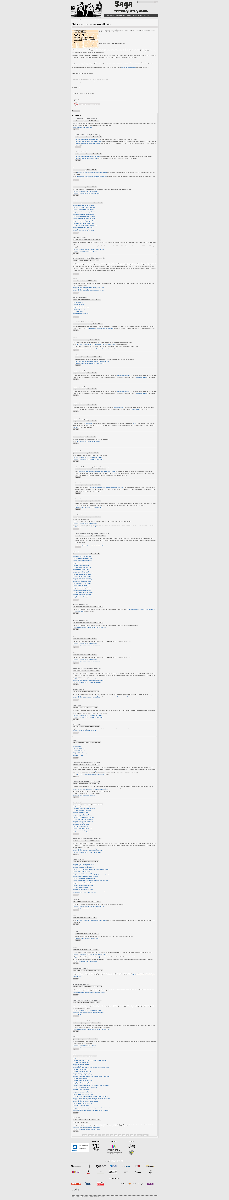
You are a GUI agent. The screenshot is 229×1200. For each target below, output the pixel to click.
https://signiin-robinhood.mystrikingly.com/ (83, 1094)
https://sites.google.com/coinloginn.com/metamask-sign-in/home (88, 290)
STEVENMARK (76, 899)
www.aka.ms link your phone (80, 419)
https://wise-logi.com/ (78, 311)
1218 (103, 1135)
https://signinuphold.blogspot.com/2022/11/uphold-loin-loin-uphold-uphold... (91, 1067)
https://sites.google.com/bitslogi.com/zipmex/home (87, 139)
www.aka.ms (89, 423)
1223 (124, 1135)
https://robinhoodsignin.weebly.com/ (81, 1089)
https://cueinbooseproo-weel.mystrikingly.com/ (84, 211)
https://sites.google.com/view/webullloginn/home (84, 1045)
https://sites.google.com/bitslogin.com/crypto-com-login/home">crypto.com (95, 348)
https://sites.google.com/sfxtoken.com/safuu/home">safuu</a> (92, 172)
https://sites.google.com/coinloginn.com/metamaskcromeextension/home (90, 289)
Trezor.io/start (79, 483)
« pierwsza (84, 1135)
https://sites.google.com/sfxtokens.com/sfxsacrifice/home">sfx (92, 176)
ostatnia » (146, 1135)
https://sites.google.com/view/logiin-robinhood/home (85, 1101)
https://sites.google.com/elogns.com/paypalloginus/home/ (86, 1129)
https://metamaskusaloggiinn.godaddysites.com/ (84, 892)
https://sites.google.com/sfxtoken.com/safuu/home (85, 191)
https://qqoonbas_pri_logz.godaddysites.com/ (84, 808)
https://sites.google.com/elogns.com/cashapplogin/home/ (86, 1127)
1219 (107, 1135)
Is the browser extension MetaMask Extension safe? (86, 762)
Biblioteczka (137, 15)
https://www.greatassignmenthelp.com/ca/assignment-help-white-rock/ (89, 627)
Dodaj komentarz (75, 110)
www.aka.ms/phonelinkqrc (80, 371)
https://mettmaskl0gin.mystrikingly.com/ (82, 590)
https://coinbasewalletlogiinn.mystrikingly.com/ (84, 883)
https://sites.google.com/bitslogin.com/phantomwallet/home (87, 682)
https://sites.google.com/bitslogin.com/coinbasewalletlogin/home (88, 459)
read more (75, 1054)
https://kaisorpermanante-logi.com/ (81, 313)
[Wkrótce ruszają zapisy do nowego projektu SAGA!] (85, 47)
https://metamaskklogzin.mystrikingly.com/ (83, 592)
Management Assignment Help (81, 968)
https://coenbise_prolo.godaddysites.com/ (83, 572)
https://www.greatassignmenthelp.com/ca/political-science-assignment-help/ (91, 1029)
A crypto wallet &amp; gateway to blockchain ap (87, 135)
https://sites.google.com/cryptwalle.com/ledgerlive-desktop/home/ (90, 545)
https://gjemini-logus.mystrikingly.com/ (82, 556)
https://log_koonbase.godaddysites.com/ (82, 815)
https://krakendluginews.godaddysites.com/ (83, 830)
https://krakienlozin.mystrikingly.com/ (81, 587)
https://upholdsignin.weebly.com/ (80, 1069)
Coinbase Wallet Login (78, 859)
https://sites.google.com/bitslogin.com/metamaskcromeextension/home (92, 361)
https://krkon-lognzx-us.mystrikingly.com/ (82, 828)
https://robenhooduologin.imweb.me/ (81, 823)
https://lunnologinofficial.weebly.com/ (81, 832)
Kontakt (147, 15)
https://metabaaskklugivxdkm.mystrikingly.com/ (84, 213)
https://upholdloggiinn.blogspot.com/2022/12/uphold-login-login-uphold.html (91, 1076)
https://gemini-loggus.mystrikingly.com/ (82, 810)
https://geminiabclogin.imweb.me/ (81, 812)
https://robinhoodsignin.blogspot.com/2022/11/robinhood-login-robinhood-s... (91, 1096)
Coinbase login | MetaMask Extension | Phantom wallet (87, 668)
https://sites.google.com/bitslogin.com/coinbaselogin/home (87, 679)
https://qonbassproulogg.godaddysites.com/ (83, 814)
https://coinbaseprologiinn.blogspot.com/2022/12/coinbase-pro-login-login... (91, 869)
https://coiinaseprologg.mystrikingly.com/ (82, 571)
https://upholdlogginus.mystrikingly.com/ (82, 597)
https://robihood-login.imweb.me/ (80, 826)
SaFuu (74, 185)
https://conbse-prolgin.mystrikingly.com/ (82, 558)
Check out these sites (78, 689)
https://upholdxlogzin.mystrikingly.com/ (82, 574)
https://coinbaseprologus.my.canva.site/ (82, 560)
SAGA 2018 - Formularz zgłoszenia (89, 104)
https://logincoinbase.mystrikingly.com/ (82, 866)
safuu (74, 168)
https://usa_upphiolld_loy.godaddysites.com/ (83, 209)
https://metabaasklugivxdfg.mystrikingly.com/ (83, 214)
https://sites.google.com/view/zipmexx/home (143, 696)
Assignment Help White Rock (80, 604)
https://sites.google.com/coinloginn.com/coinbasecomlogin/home (88, 287)
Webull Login (76, 1037)
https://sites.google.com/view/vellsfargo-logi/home (85, 251)
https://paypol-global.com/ (79, 306)
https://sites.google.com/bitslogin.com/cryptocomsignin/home (117, 696)
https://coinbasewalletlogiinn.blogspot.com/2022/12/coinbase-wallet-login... (91, 880)
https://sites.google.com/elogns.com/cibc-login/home (87, 156)
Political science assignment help (81, 1021)
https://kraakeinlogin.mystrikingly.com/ (82, 578)
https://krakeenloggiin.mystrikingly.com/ (82, 580)
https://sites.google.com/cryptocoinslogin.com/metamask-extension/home (90, 789)
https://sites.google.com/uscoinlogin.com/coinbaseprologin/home (88, 906)
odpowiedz (75, 129)
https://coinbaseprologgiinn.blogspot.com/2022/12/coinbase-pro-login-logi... (91, 875)
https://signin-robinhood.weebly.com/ (81, 1091)
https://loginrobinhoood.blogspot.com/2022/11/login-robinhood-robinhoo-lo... (91, 1098)
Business (75, 740)
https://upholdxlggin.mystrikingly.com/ (82, 596)
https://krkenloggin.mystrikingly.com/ (81, 585)
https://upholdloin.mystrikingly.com (81, 1058)
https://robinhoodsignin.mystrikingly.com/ (82, 1092)
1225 (132, 1135)
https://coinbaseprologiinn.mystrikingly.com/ (83, 867)
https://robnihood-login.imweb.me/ (81, 824)
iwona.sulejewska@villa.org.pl (128, 67)
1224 (128, 1135)
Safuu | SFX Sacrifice (78, 515)
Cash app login (76, 1117)
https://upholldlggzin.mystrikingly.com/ (82, 594)
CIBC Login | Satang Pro (81, 152)
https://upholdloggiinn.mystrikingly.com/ (82, 1075)
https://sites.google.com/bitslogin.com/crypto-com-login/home (89, 363)
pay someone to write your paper (81, 984)
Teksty (128, 15)
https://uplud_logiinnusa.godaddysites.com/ (83, 864)
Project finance (77, 724)
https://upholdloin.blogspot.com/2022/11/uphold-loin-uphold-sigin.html (90, 1060)
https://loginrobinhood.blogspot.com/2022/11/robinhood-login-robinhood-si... (91, 1085)
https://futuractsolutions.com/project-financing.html (85, 730)
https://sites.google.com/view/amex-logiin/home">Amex (90, 774)
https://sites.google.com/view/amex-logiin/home (84, 795)
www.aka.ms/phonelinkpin (80, 387)
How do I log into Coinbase (79, 237)
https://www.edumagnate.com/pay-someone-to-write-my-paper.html (89, 992)
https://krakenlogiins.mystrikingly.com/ (82, 583)
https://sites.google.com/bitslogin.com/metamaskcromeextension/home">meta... (96, 344)
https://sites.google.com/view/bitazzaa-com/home (84, 1047)
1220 (111, 1135)
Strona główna (75, 19)
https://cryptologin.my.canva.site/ (80, 563)
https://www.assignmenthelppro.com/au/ (82, 127)
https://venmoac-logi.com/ (79, 309)
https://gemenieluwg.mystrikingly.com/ (82, 567)
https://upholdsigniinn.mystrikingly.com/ (82, 1071)
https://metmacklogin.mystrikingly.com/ (82, 588)
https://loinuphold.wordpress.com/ (81, 1064)
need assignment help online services (83, 322)
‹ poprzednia (91, 1135)
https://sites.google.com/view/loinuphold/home (84, 1066)
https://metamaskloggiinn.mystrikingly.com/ (83, 885)
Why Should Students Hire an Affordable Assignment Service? (89, 258)
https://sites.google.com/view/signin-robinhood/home (85, 1100)
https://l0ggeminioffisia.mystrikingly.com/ (82, 229)
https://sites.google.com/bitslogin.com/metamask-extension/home (88, 680)
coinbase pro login (77, 201)
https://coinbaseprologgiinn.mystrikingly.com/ (83, 873)
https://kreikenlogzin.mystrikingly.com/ (82, 576)
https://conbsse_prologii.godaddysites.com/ (83, 817)
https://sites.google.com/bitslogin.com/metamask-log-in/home (87, 696)
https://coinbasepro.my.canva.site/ (81, 562)
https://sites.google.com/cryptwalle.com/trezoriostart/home (89, 507)
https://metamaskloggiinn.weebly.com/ (82, 887)
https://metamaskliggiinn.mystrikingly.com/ (83, 889)
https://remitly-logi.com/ (78, 304)
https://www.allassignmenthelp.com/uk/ (82, 272)
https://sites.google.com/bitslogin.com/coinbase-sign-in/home (87, 457)
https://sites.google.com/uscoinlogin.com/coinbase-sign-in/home (88, 249)
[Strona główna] (86, 17)
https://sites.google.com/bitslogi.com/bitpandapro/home (88, 141)
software (75, 279)
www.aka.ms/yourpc (78, 403)
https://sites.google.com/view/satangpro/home (86, 158)
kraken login (76, 552)
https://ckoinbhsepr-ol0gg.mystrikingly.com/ (83, 227)
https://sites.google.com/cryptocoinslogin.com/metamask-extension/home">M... (96, 771)
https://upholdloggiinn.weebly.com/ (81, 1078)
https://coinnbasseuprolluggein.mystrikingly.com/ (84, 220)
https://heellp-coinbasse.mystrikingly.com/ (83, 221)
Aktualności (109, 15)
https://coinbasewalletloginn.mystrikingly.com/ (84, 878)
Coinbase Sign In (77, 451)
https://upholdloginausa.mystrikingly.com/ (82, 1080)
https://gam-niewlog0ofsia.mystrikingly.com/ (83, 223)
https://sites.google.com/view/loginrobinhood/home (85, 1087)
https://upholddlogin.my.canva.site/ (81, 565)
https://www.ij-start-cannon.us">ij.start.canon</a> (88, 441)
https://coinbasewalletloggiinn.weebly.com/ (83, 882)
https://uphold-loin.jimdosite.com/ (81, 1062)
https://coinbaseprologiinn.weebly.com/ (82, 871)
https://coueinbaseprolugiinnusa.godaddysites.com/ (85, 876)
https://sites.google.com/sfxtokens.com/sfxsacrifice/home (86, 193)
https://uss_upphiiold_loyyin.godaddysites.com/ (84, 218)
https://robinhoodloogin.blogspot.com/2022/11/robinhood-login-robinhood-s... (91, 1107)
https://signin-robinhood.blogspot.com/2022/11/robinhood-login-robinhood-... (91, 1110)
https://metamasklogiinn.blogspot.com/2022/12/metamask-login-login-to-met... (91, 891)
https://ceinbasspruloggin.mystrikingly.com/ (83, 819)
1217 (99, 1135)
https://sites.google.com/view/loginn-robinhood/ (84, 1109)
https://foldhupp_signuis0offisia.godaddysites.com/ (85, 225)
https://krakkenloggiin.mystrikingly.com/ (82, 581)
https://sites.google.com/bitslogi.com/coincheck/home (88, 143)
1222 (120, 1135)
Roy (74, 435)
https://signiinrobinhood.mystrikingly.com (82, 1103)
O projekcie (120, 15)
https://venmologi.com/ (78, 302)
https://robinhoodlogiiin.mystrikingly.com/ (82, 1083)
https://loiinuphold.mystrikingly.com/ (81, 1073)
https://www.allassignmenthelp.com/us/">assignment (101, 328)
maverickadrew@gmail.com (80, 297)
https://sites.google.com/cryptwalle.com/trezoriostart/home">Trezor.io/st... (106, 487)
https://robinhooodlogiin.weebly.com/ (81, 1105)
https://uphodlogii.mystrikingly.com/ (81, 569)
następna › (139, 1135)
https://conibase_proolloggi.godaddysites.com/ (84, 207)
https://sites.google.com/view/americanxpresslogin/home (86, 908)
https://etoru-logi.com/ (78, 315)
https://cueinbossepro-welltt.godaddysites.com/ (84, 216)
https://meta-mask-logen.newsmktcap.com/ (83, 821)
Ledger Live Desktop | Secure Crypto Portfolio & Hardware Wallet (92, 467)
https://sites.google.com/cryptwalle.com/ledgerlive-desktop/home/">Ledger (97, 471)
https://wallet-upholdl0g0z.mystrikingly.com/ (83, 205)
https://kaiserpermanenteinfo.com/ (81, 307)
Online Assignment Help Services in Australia (85, 119)
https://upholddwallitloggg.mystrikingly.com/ (83, 230)
